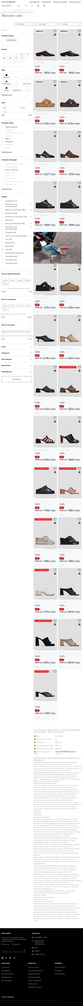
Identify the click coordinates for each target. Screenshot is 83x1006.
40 (47, 114)
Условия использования (10, 1000)
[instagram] (2, 958)
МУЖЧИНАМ (46, 2)
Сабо (37, 66)
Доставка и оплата (34, 974)
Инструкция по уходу (35, 987)
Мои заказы (58, 970)
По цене (65, 24)
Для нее (6, 944)
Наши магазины (7, 977)
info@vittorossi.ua (40, 954)
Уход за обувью (60, 2)
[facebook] (6, 958)
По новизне (20, 24)
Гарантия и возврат (34, 977)
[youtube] (14, 958)
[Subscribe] (23, 950)
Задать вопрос (32, 984)
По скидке (42, 24)
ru (18, 5)
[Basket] (44, 6)
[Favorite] (32, 6)
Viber (36, 947)
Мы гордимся (6, 970)
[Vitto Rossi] (8, 2)
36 (36, 63)
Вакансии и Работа (7, 974)
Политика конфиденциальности (32, 1000)
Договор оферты (7, 980)
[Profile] (38, 6)
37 (38, 63)
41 (49, 114)
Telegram (37, 951)
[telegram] (10, 958)
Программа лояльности (35, 970)
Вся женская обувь (14, 10)
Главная (4, 10)
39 (44, 63)
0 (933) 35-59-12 (39, 942)
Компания (6, 963)
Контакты (36, 933)
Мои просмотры (60, 974)
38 (41, 63)
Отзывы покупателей (34, 980)
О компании (5, 967)
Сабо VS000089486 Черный (65, 752)
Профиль (58, 963)
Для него (17, 944)
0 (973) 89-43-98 (39, 944)
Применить (16, 379)
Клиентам (32, 963)
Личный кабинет (60, 967)
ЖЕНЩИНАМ (34, 2)
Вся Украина (6, 5)
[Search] (26, 6)
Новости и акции (33, 967)
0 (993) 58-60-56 (39, 940)
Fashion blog (75, 2)
